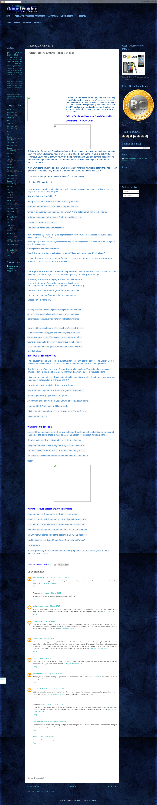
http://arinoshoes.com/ (66, 629)
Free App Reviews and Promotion (30, 16)
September (11, 151)
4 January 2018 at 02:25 (52, 593)
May (8, 131)
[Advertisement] (78, 33)
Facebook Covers (128, 161)
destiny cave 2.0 (16, 92)
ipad (9, 52)
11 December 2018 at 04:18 (53, 689)
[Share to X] (64, 565)
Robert (35, 621)
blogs (35, 658)
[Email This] (59, 565)
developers (18, 66)
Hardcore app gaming (16, 81)
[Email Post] (55, 564)
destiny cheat (10, 94)
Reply (35, 586)
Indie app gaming (17, 85)
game (9, 55)
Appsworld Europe (13, 72)
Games (17, 23)
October (10, 137)
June (8, 123)
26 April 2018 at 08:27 (47, 621)
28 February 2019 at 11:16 (53, 704)
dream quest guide (16, 96)
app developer (14, 64)
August (9, 140)
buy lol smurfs (109, 611)
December (10, 112)
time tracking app (40, 721)
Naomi (35, 737)
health (9, 59)
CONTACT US (81, 16)
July (8, 134)
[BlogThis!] (61, 565)
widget (4, 683)
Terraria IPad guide (12, 87)
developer (18, 55)
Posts (127, 191)
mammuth (77, 800)
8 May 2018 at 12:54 (46, 639)
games (18, 52)
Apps (8, 23)
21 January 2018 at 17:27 (50, 606)
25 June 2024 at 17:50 (47, 737)
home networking (11, 98)
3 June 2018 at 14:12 (46, 658)
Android (27, 23)
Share (2, 679)
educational (10, 68)
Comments (129, 195)
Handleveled (38, 689)
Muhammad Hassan (40, 578)
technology (11, 66)
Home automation (12, 83)
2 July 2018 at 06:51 (54, 674)
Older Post (112, 786)
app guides (11, 57)
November (10, 126)
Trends (20, 87)
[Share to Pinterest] (68, 565)
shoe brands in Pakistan (98, 648)
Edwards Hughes (39, 674)
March (9, 109)
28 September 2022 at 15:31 (57, 721)
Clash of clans (18, 76)
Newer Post (33, 786)
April (8, 164)
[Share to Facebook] (66, 565)
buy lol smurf (96, 677)
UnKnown (37, 606)
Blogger (94, 800)
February (10, 120)
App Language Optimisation (61, 16)
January (10, 173)
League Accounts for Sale (56, 694)
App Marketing (16, 61)
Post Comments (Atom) (45, 791)
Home (8, 16)
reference (18, 57)
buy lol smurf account (48, 583)
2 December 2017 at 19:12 (59, 578)
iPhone (37, 23)
